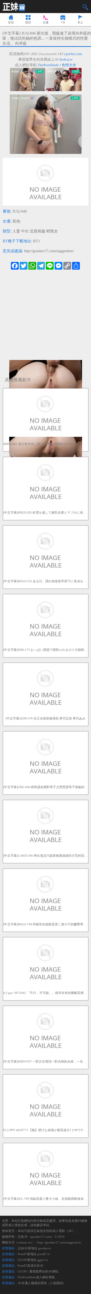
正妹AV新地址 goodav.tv (34, 1248)
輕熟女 (52, 231)
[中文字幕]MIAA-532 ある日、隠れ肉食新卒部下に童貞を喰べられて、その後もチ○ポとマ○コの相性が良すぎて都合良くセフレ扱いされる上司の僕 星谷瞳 (45, 581)
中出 (25, 231)
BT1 (36, 241)
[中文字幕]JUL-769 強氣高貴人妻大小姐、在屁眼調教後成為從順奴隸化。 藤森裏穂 (45, 1199)
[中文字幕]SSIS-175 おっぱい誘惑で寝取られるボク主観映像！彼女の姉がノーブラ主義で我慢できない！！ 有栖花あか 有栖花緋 (45, 650)
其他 (16, 221)
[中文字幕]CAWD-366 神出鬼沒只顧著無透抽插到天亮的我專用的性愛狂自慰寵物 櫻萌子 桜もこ (45, 855)
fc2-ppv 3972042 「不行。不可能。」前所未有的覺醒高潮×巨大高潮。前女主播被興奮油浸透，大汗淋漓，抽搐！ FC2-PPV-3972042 (45, 993)
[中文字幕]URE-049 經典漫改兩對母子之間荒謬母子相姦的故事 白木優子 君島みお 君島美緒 (45, 787)
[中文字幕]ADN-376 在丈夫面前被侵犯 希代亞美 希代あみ (45, 718)
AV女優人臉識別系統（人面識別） (42, 1283)
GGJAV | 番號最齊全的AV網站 (38, 1271)
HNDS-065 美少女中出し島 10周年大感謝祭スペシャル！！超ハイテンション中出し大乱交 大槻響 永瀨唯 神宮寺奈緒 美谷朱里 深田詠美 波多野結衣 (45, 444)
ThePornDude (48, 65)
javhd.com (74, 54)
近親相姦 (37, 231)
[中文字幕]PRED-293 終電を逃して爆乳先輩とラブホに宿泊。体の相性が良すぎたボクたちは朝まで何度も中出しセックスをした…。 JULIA (45, 512)
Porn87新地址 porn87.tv (34, 1254)
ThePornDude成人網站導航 (36, 1277)
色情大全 (69, 65)
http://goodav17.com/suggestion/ (49, 251)
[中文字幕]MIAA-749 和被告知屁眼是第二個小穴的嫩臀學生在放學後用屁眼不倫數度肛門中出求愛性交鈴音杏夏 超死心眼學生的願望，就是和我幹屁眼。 (45, 924)
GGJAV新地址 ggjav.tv (33, 1260)
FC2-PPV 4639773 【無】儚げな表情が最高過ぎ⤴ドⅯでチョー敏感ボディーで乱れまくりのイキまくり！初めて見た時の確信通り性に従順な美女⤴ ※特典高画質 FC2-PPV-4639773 (45, 1130)
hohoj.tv (66, 59)
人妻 (16, 231)
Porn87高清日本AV (31, 1265)
